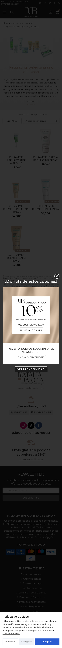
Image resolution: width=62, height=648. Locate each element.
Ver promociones (29, 369)
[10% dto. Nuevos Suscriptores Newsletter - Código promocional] (31, 315)
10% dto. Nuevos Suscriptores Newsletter (31, 350)
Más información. (11, 633)
